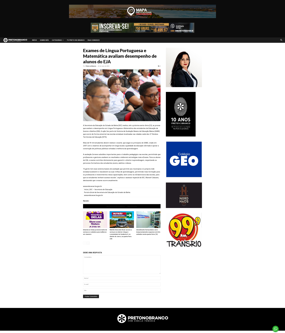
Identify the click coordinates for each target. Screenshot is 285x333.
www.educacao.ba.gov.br (92, 186)
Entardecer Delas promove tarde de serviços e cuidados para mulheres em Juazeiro (95, 232)
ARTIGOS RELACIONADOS (116, 206)
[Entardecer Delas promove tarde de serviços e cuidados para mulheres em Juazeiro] (95, 219)
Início (34, 40)
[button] (281, 40)
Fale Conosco (94, 40)
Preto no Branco (91, 66)
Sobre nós (44, 40)
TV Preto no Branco (75, 40)
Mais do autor (132, 206)
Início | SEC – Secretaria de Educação (98, 189)
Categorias (57, 40)
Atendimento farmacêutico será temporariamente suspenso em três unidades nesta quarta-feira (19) (148, 232)
